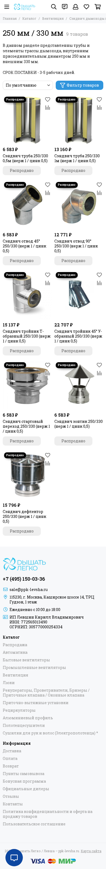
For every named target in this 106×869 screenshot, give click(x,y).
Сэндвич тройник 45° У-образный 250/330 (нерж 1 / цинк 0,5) (78, 336)
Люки (9, 682)
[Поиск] (53, 7)
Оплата (10, 758)
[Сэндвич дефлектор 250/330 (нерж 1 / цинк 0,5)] (27, 475)
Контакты (13, 804)
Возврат (11, 766)
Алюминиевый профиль (28, 718)
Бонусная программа (24, 781)
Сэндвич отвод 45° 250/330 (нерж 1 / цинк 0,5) (24, 246)
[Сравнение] (47, 107)
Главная (10, 18)
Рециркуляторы (19, 710)
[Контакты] (64, 7)
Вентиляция (53, 18)
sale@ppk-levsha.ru (29, 589)
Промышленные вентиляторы (34, 667)
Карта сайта (91, 851)
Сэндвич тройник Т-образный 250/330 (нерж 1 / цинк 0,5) (27, 336)
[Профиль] (75, 7)
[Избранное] (47, 99)
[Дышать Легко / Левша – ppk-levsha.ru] (24, 7)
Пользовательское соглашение (34, 824)
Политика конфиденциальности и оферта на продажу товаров (47, 814)
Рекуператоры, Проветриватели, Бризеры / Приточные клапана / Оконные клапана (46, 693)
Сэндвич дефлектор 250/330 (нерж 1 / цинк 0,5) (24, 516)
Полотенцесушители (24, 725)
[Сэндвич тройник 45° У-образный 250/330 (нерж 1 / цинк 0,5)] (78, 295)
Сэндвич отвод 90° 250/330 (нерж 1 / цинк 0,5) (76, 246)
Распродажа (15, 644)
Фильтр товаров (83, 85)
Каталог (29, 18)
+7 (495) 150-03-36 (24, 579)
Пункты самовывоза (23, 773)
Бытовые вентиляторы (26, 660)
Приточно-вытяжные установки (35, 702)
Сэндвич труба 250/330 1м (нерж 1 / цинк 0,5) (77, 158)
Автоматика (15, 652)
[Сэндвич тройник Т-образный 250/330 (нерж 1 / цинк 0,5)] (27, 295)
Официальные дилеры (26, 788)
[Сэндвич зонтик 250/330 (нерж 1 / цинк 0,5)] (78, 385)
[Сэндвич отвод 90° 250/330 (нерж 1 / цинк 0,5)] (78, 205)
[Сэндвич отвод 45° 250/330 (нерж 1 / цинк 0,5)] (27, 205)
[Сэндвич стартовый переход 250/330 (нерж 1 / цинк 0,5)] (27, 385)
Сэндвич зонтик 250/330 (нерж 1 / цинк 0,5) (78, 424)
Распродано (22, 170)
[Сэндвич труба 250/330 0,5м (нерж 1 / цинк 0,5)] (27, 119)
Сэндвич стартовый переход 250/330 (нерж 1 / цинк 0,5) (26, 426)
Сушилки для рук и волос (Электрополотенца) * (50, 733)
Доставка (12, 751)
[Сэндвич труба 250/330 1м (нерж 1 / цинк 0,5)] (78, 119)
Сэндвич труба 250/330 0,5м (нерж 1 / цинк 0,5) (25, 158)
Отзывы (11, 796)
